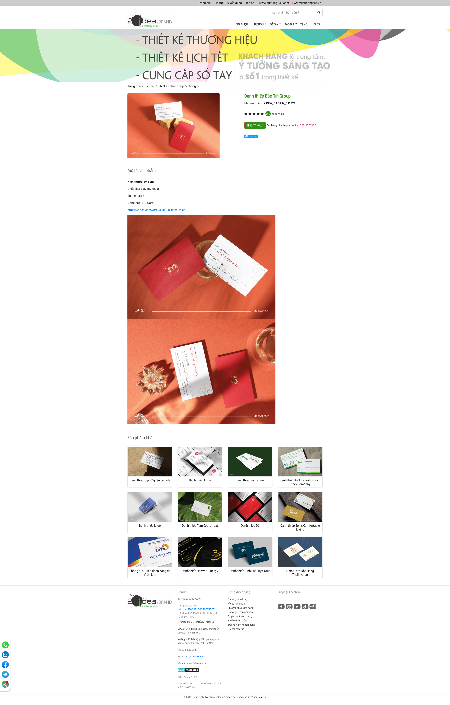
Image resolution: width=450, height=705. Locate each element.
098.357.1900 (308, 125)
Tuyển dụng (234, 3)
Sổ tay (274, 24)
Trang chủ (204, 3)
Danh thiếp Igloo (150, 525)
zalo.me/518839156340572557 (196, 609)
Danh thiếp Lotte (200, 480)
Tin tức (219, 3)
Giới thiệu (242, 24)
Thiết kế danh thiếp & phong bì (178, 86)
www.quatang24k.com (274, 3)
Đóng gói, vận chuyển (240, 611)
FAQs (316, 24)
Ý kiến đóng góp (237, 620)
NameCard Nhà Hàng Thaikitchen (300, 573)
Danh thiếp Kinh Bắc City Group (250, 571)
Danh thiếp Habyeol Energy (200, 571)
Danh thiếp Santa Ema (250, 480)
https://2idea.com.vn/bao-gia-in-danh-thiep (156, 210)
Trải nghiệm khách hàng (241, 624)
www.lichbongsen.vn (307, 3)
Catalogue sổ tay (237, 599)
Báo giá (289, 24)
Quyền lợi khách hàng (240, 616)
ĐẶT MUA (256, 125)
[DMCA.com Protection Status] (188, 669)
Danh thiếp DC (250, 525)
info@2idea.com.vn (195, 656)
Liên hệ (249, 3)
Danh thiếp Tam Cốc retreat (200, 525)
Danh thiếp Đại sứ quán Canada (150, 480)
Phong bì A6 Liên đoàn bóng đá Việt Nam (149, 573)
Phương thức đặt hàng (241, 607)
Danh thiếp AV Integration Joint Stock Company (300, 482)
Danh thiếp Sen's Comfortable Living (300, 527)
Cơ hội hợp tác (236, 628)
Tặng (303, 24)
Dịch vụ (259, 24)
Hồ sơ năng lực (236, 603)
